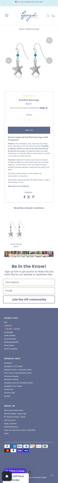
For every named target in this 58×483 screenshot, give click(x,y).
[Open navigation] (6, 15)
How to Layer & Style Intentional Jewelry (18, 373)
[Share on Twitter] (29, 198)
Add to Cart (29, 130)
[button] (16, 478)
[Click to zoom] (49, 40)
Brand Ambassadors (11, 427)
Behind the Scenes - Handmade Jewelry (18, 370)
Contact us (28, 192)
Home (21, 29)
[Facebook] (5, 465)
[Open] (7, 476)
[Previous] (4, 3)
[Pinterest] (12, 465)
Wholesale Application (11, 342)
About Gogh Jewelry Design (13, 410)
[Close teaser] (29, 472)
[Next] (53, 3)
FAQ (5, 322)
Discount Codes (9, 393)
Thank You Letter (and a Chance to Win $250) (19, 430)
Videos (6, 433)
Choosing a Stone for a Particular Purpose (18, 383)
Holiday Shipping (9, 335)
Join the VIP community (29, 299)
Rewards (7, 396)
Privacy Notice (9, 345)
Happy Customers (10, 423)
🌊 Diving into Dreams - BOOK (14, 417)
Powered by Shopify (39, 477)
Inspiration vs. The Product (13, 366)
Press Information (10, 339)
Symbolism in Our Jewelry (13, 386)
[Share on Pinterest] (33, 198)
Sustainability (8, 332)
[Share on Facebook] (25, 198)
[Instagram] (8, 465)
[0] (52, 15)
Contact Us (8, 325)
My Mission (8, 363)
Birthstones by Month (11, 379)
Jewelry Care (8, 389)
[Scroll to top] (52, 475)
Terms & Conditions (10, 349)
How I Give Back (10, 420)
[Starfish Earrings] (16, 230)
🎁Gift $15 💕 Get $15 (12, 329)
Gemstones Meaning (11, 376)
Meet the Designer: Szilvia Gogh (15, 413)
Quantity (29, 115)
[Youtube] (16, 465)
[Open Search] (48, 15)
